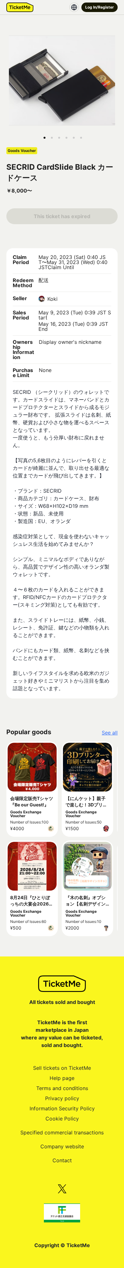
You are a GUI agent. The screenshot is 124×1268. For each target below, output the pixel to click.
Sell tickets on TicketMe (62, 1068)
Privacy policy (62, 1098)
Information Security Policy (62, 1108)
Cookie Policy (62, 1118)
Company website (62, 1146)
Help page (62, 1078)
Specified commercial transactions (62, 1132)
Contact (62, 1160)
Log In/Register (99, 7)
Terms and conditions (62, 1088)
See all (110, 732)
